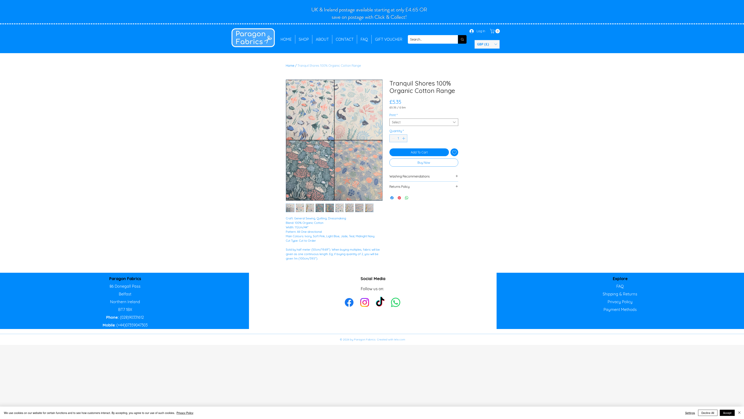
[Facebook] (349, 302)
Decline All (707, 413)
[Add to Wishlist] (454, 152)
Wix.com (399, 339)
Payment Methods (620, 309)
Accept (727, 413)
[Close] (739, 413)
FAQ (620, 286)
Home (290, 66)
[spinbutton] (398, 138)
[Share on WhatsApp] (406, 198)
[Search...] (462, 39)
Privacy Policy (620, 301)
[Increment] (404, 138)
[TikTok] (380, 302)
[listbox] (487, 44)
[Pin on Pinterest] (399, 198)
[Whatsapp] (395, 302)
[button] (495, 31)
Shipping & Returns (620, 294)
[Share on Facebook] (392, 198)
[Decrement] (392, 138)
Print (393, 115)
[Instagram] (364, 302)
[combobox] (423, 122)
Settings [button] (690, 413)
